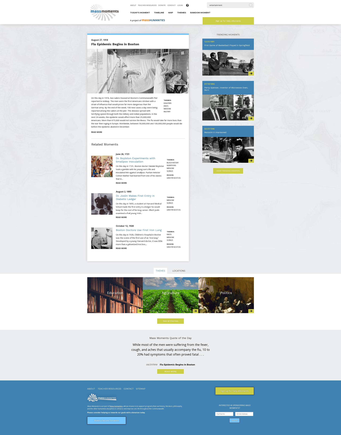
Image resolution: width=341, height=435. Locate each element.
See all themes (170, 321)
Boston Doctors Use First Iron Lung (139, 230)
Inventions (171, 165)
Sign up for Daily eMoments (228, 21)
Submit (235, 420)
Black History (173, 163)
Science (170, 171)
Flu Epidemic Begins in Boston (115, 44)
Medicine (167, 109)
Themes (160, 271)
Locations (178, 271)
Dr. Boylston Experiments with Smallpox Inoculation (135, 160)
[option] (115, 295)
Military (167, 111)
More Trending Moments (228, 171)
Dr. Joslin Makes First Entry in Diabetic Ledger (135, 197)
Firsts (166, 106)
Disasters (167, 103)
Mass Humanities (116, 406)
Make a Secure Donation (106, 420)
